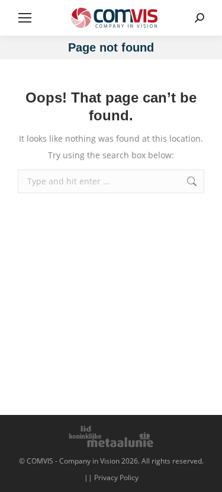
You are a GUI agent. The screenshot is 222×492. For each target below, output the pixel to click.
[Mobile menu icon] (25, 18)
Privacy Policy (116, 477)
